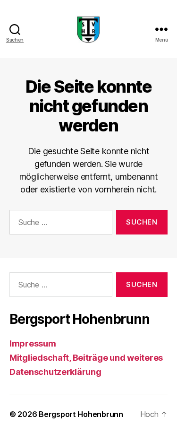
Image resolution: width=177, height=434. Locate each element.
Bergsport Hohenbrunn (81, 414)
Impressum (32, 343)
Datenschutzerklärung (55, 372)
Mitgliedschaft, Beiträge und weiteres (86, 358)
